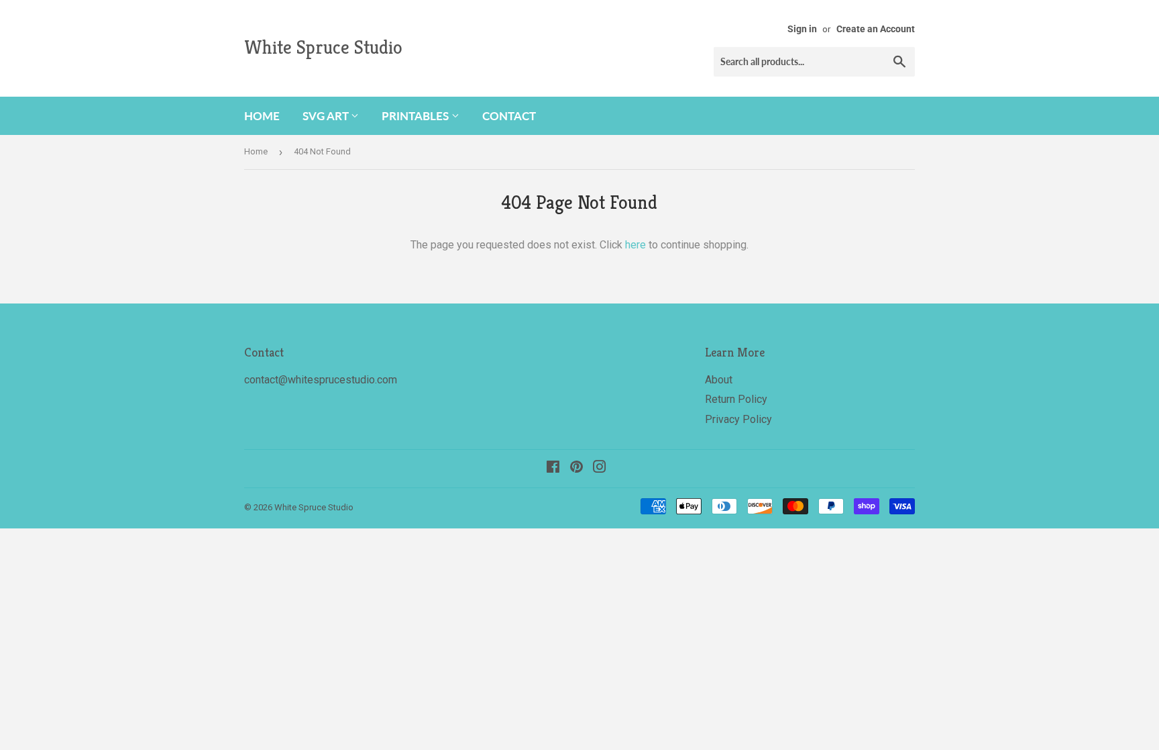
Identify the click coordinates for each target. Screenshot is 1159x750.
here (635, 244)
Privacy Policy (738, 419)
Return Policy (736, 399)
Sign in (802, 29)
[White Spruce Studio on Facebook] (553, 468)
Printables (416, 116)
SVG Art (326, 116)
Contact (509, 116)
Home (262, 116)
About (718, 379)
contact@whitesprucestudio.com (320, 379)
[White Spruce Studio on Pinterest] (576, 468)
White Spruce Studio (323, 47)
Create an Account (875, 29)
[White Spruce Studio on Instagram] (599, 468)
